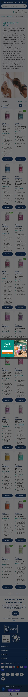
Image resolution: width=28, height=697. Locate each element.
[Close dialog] (26, 340)
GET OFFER (7, 353)
